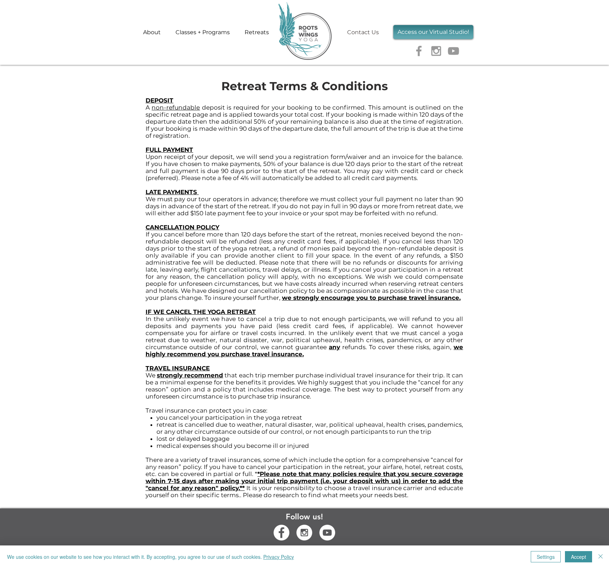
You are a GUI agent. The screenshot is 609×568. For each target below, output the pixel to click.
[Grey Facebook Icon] (419, 51)
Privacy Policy (278, 556)
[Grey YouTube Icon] (453, 51)
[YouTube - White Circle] (327, 533)
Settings (546, 556)
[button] (202, 32)
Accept (578, 556)
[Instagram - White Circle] (304, 533)
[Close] (600, 556)
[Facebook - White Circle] (281, 533)
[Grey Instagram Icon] (436, 51)
